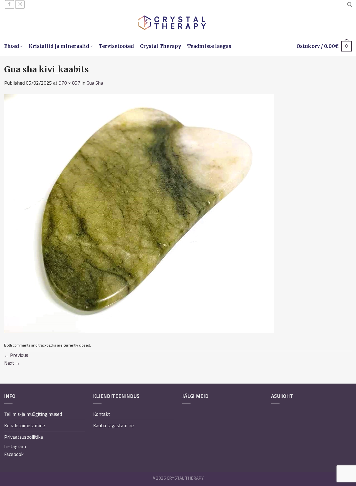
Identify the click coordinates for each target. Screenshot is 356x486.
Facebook (14, 454)
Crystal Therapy (160, 46)
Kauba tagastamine (113, 425)
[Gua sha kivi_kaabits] (139, 213)
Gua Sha (94, 83)
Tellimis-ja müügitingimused (33, 414)
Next (12, 363)
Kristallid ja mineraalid (59, 46)
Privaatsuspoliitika (23, 437)
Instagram (15, 446)
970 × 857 (69, 83)
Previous (16, 355)
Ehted (11, 46)
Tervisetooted (116, 46)
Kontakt (101, 414)
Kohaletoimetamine (24, 425)
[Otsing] (349, 4)
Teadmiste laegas (209, 46)
